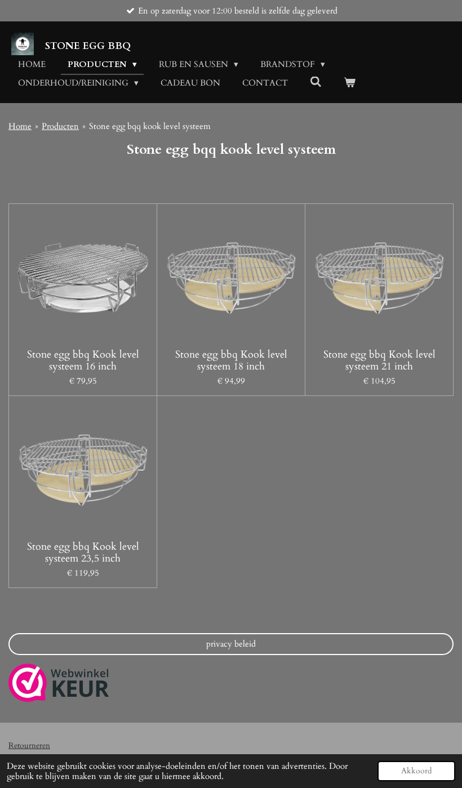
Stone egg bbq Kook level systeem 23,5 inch (83, 552)
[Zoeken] (315, 82)
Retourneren (29, 745)
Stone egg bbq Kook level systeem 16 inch (83, 360)
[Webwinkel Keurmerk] (58, 685)
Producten (60, 126)
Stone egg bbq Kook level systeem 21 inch (379, 360)
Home (20, 126)
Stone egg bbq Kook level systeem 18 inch (231, 360)
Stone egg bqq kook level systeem (150, 126)
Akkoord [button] (416, 771)
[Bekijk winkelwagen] (349, 83)
